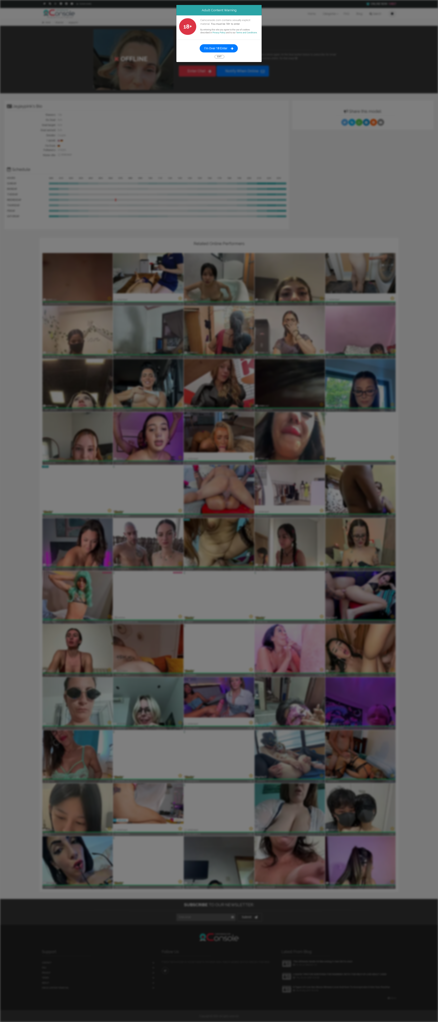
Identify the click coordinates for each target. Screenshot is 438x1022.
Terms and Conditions (246, 32)
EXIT (219, 56)
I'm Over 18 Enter (215, 48)
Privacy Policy (219, 32)
